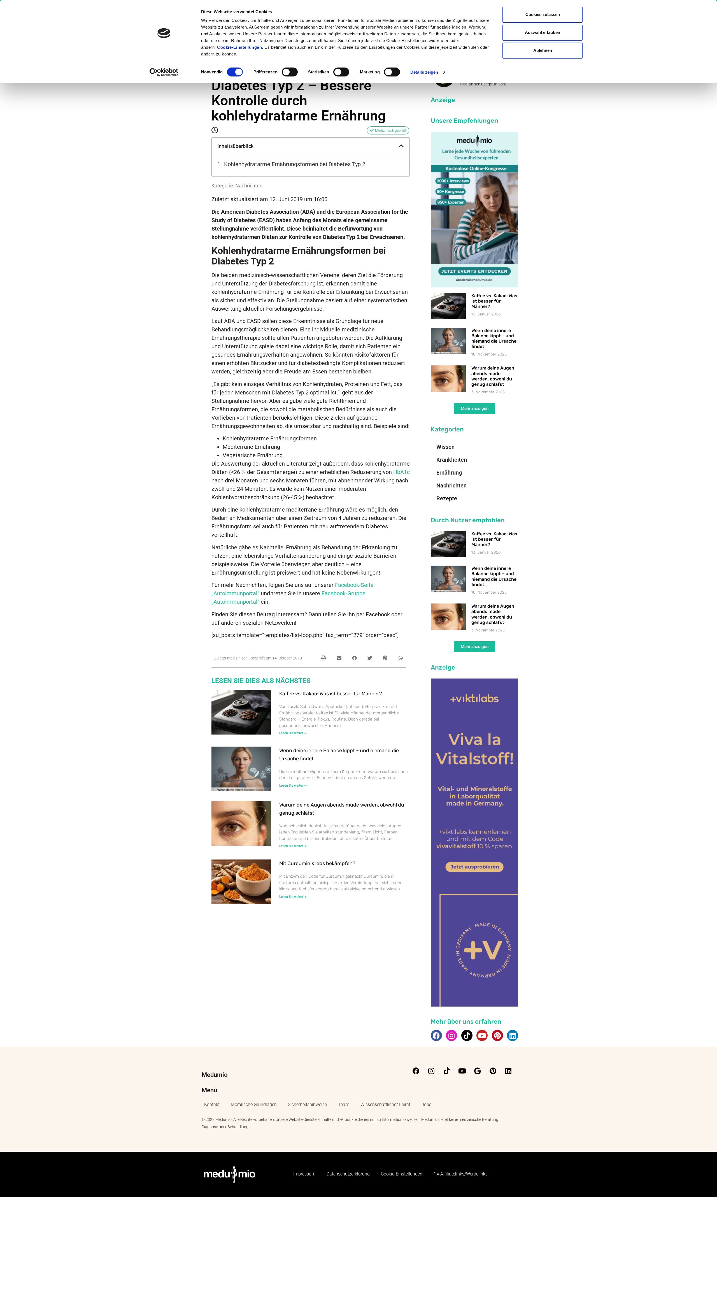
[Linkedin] (512, 1035)
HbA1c (401, 472)
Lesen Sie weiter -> (293, 733)
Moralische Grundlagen (254, 1104)
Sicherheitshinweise (307, 1104)
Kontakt (212, 1104)
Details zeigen (424, 72)
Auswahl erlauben (542, 32)
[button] (401, 146)
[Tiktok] (466, 1035)
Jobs (426, 1104)
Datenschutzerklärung (348, 1174)
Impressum (304, 1174)
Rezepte (446, 498)
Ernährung (449, 472)
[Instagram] (451, 1035)
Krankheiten (451, 459)
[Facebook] (436, 1035)
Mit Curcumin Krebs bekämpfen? (317, 863)
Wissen (445, 446)
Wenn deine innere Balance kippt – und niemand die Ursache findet (493, 338)
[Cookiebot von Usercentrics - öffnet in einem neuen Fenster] (163, 72)
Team (343, 1104)
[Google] (478, 1071)
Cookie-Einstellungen (239, 47)
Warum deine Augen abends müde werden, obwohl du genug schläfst (492, 376)
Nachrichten (248, 186)
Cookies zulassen (542, 14)
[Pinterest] (497, 1035)
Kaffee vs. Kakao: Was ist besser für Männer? (330, 694)
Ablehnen (542, 50)
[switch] (290, 72)
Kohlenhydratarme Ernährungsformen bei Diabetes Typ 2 (294, 164)
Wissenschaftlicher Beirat (385, 1104)
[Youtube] (482, 1035)
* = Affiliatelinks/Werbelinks (461, 1174)
